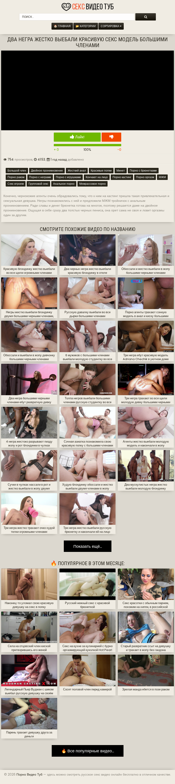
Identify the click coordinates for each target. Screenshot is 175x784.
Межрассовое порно (92, 184)
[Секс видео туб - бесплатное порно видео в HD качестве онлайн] (87, 5)
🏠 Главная (62, 26)
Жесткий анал (77, 170)
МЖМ (162, 177)
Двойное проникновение (47, 170)
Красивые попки (101, 170)
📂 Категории (86, 26)
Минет (120, 170)
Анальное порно (64, 184)
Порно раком (16, 177)
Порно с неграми (40, 177)
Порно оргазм (145, 177)
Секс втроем (16, 184)
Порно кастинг (122, 177)
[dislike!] (111, 137)
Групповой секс (38, 184)
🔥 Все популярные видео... (87, 751)
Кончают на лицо (97, 177)
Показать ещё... (87, 546)
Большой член (17, 170)
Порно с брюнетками (143, 170)
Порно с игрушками (68, 177)
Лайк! (79, 137)
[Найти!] (145, 16)
